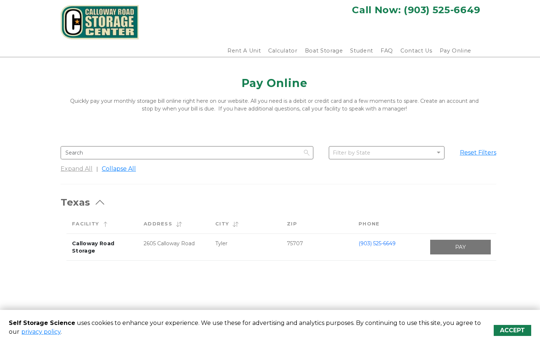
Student (361, 50)
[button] (105, 224)
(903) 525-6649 (377, 243)
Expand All (77, 168)
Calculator (283, 50)
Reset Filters (478, 152)
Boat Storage (324, 50)
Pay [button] (460, 247)
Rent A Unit (244, 50)
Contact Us (416, 50)
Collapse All (119, 168)
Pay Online (456, 50)
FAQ (387, 50)
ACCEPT (512, 330)
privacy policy (41, 331)
